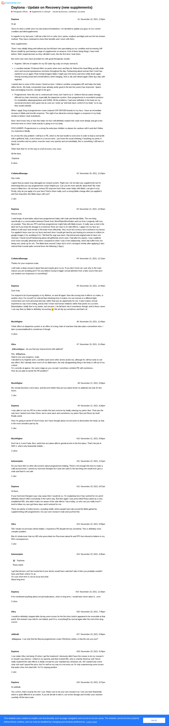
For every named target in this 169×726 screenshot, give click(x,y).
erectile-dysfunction (60, 12)
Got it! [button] (154, 720)
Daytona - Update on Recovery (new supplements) (51, 7)
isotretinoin (73, 12)
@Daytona (20, 354)
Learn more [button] (91, 722)
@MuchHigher (18, 349)
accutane (81, 12)
